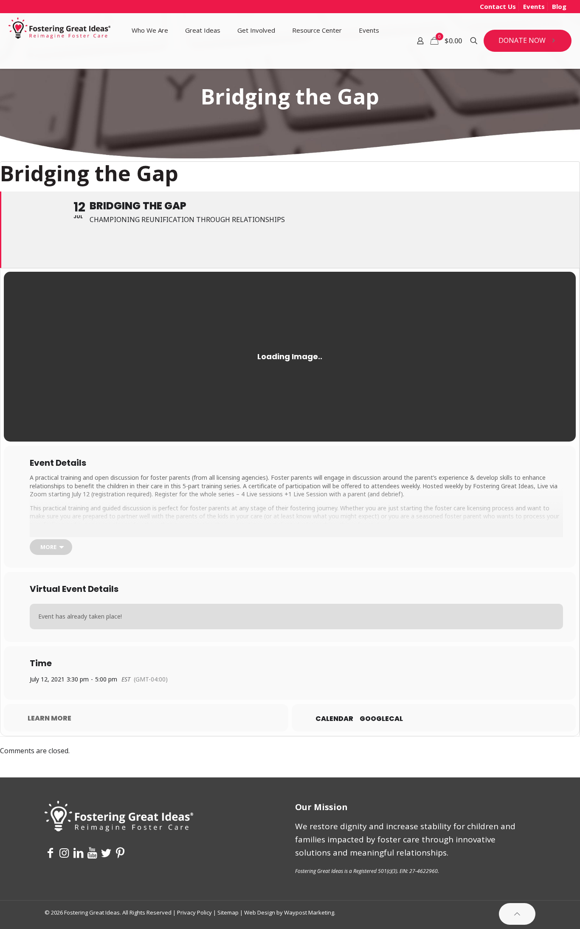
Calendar (334, 719)
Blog (559, 6)
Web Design (259, 912)
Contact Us (498, 6)
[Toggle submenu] (150, 57)
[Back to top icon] (517, 914)
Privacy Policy (194, 912)
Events (534, 6)
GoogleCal (381, 719)
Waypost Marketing (309, 912)
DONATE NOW (522, 40)
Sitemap (228, 912)
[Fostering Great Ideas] (59, 30)
